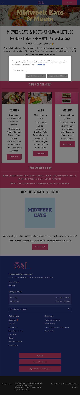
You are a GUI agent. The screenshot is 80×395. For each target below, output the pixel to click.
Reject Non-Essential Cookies (36, 76)
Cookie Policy (41, 64)
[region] (40, 69)
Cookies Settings (19, 70)
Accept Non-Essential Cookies (58, 76)
